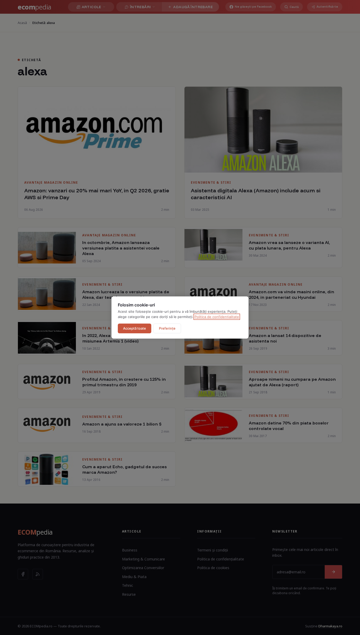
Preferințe (167, 328)
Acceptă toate (134, 328)
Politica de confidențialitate (216, 317)
